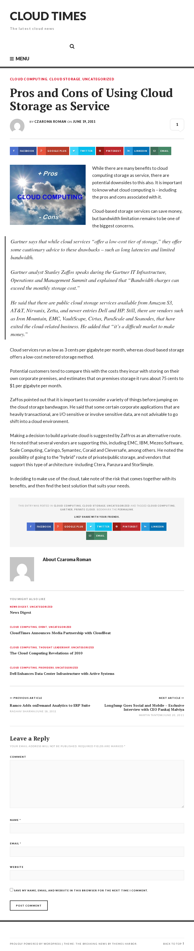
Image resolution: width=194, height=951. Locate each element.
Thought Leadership (54, 648)
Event (43, 627)
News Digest (19, 607)
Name (15, 819)
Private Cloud (84, 509)
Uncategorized (98, 79)
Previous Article (27, 697)
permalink (125, 509)
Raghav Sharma (22, 711)
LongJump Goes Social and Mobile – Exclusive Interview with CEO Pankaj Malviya (144, 707)
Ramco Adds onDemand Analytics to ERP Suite (50, 705)
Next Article (170, 697)
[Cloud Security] (49, 46)
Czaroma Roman (50, 122)
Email (15, 843)
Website (16, 866)
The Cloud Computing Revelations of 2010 (46, 653)
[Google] (26, 46)
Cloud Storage (65, 79)
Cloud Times (48, 16)
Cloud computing (161, 505)
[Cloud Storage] (15, 46)
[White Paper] (61, 46)
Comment (18, 756)
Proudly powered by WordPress (35, 943)
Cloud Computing (28, 79)
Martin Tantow (151, 715)
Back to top (172, 943)
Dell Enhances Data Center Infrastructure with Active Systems (62, 673)
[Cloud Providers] (38, 46)
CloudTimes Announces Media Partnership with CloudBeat (60, 633)
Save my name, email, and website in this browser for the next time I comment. (81, 890)
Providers (46, 668)
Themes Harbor (124, 943)
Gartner (66, 509)
